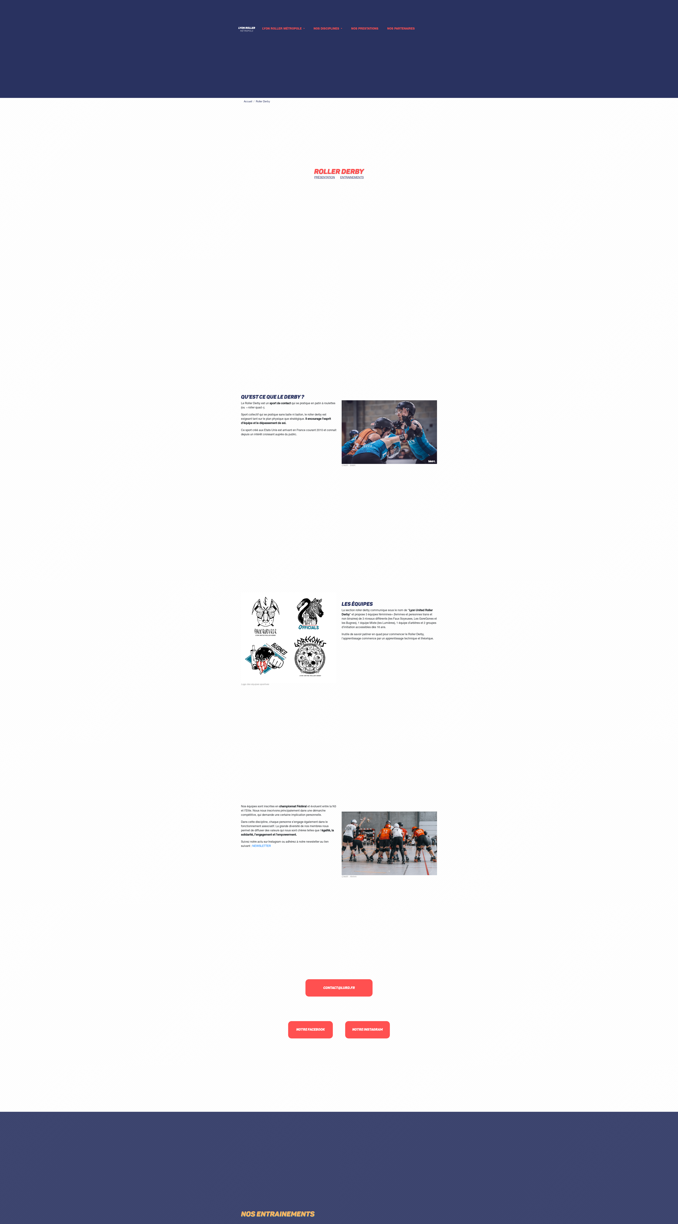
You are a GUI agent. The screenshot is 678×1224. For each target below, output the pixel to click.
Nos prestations (364, 29)
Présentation (324, 177)
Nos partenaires (401, 29)
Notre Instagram (367, 1029)
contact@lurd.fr (339, 988)
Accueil (248, 102)
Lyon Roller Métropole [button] (282, 29)
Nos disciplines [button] (327, 29)
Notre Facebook (310, 1029)
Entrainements (352, 177)
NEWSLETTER (261, 846)
